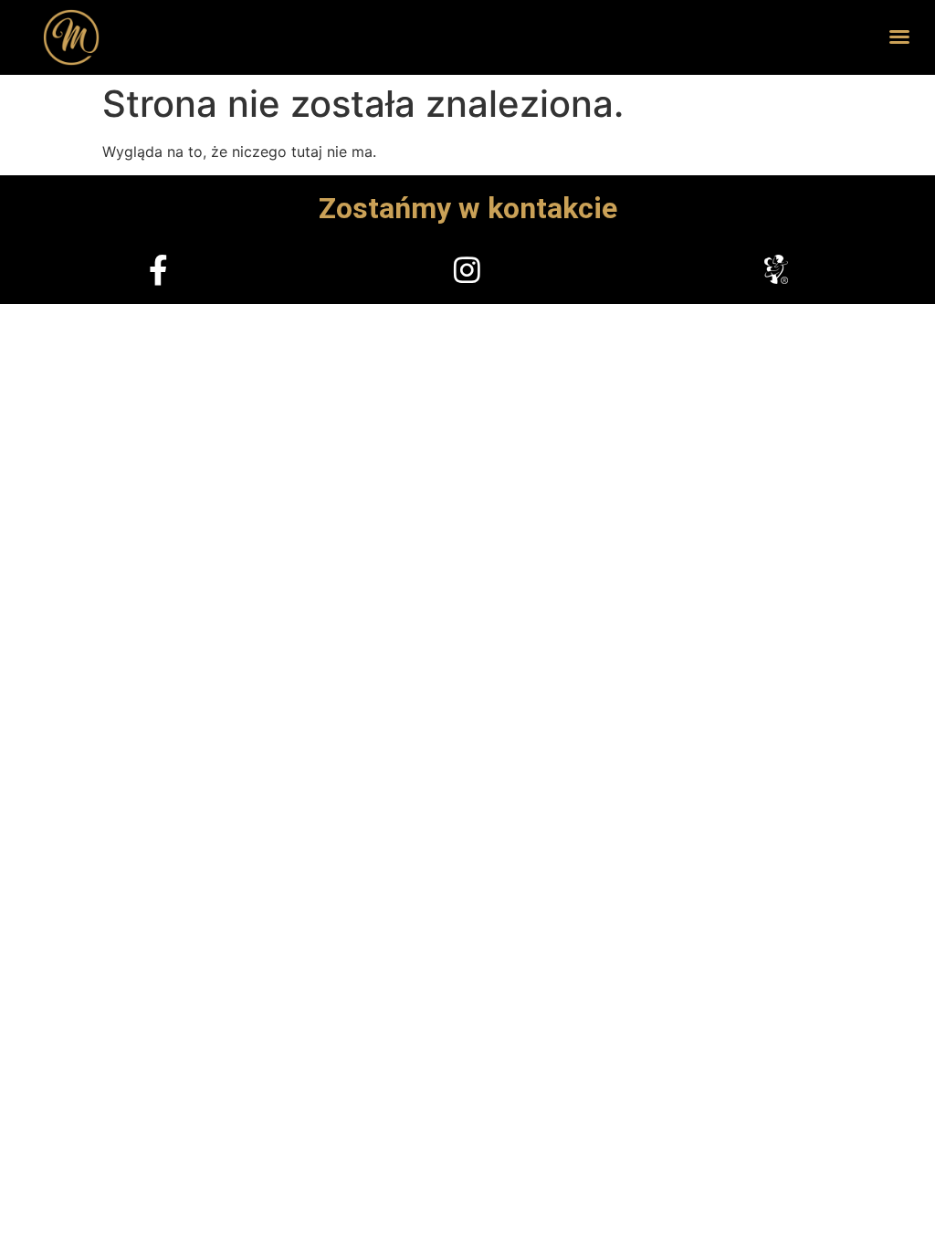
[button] (899, 36)
